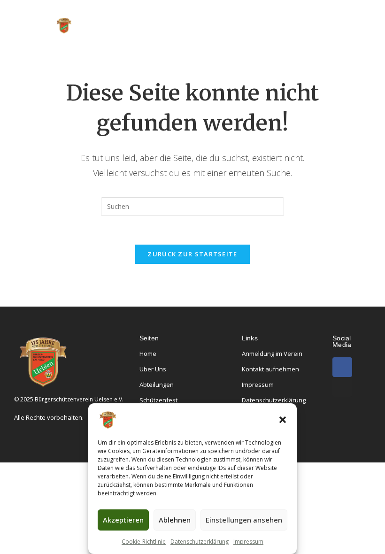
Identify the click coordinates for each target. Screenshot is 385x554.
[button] (282, 419)
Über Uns (152, 369)
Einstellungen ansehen (244, 519)
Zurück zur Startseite (192, 254)
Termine (179, 40)
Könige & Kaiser (265, 13)
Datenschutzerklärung (199, 542)
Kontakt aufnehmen (270, 369)
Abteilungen (198, 13)
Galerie (224, 40)
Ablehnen (175, 519)
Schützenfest (158, 400)
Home (99, 13)
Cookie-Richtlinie (144, 542)
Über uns (142, 13)
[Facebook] (342, 367)
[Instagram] (342, 387)
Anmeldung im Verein (272, 353)
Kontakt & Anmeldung (293, 40)
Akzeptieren (123, 519)
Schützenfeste (120, 40)
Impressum (248, 542)
